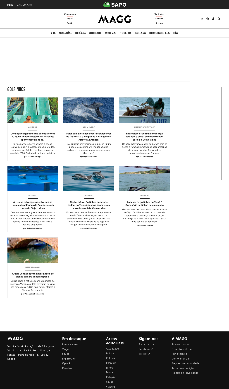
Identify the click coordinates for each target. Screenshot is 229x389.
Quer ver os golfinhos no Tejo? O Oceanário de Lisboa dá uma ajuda (144, 204)
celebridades (95, 33)
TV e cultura (125, 33)
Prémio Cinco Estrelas (159, 33)
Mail (19, 5)
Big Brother (159, 14)
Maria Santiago (34, 157)
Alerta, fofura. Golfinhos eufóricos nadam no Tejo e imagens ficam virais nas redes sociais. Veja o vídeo (89, 205)
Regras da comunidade (185, 363)
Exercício (111, 363)
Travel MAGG (140, 33)
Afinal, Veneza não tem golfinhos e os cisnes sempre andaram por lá (33, 275)
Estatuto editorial (182, 349)
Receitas (159, 23)
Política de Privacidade (185, 372)
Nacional (33, 195)
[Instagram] (202, 19)
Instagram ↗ (146, 344)
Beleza (110, 353)
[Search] (219, 19)
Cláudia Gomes (146, 225)
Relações (111, 377)
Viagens (69, 18)
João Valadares (146, 157)
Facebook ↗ (146, 349)
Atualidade (89, 127)
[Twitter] (213, 19)
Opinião (159, 18)
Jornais (27, 5)
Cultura (32, 127)
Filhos (109, 367)
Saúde (70, 23)
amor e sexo (110, 33)
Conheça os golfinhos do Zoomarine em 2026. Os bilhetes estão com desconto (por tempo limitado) (33, 136)
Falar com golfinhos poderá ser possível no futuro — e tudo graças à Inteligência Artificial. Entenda (88, 136)
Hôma (175, 33)
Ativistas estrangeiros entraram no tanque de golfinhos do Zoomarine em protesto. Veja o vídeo (33, 205)
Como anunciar (182, 358)
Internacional (33, 267)
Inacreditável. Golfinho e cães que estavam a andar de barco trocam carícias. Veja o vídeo (144, 136)
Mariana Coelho (90, 157)
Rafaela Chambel (34, 228)
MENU (10, 5)
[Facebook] (207, 19)
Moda (109, 372)
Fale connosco (180, 344)
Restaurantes (70, 14)
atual (53, 33)
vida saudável (65, 33)
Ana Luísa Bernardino (34, 294)
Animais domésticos (144, 127)
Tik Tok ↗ (144, 353)
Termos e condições (183, 368)
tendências (80, 33)
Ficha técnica (179, 353)
